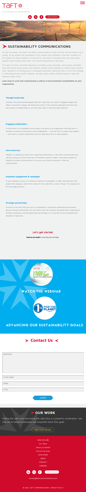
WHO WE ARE (43, 440)
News (43, 458)
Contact (43, 462)
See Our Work (43, 429)
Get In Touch (52, 472)
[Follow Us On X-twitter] (35, 17)
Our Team (43, 444)
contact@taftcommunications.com (43, 478)
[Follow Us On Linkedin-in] (29, 17)
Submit (43, 398)
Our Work (43, 455)
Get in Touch (52, 17)
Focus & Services (43, 451)
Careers (43, 466)
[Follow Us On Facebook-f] (41, 17)
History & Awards (43, 447)
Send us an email (33, 237)
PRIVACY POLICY (57, 488)
